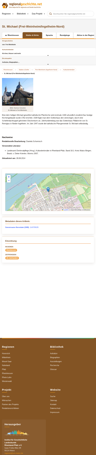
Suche (52, 396)
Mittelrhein (6, 357)
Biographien (55, 357)
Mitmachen (6, 400)
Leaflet (65, 210)
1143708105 (34, 227)
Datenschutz (55, 408)
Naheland (6, 365)
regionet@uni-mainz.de (13, 453)
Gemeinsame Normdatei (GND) (17, 227)
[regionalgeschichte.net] (22, 5)
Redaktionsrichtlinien (10, 408)
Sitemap (53, 400)
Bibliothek (21, 14)
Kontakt (53, 404)
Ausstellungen (56, 361)
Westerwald (7, 381)
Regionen (6, 14)
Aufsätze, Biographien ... (10, 60)
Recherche (54, 365)
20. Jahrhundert (12, 258)
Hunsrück (6, 353)
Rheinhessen (11, 250)
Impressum (55, 412)
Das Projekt (37, 14)
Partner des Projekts (10, 404)
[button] (48, 189)
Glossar (53, 369)
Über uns (6, 396)
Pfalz (4, 369)
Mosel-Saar (7, 361)
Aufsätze (53, 353)
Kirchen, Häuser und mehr (11, 51)
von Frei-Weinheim (9, 42)
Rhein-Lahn (6, 377)
